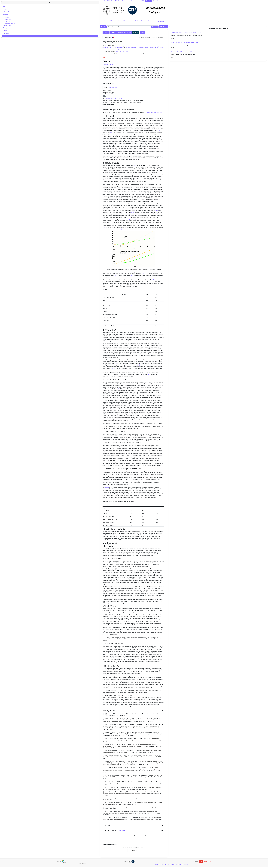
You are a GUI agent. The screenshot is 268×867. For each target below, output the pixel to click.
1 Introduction (7, 17)
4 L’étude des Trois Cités (9, 23)
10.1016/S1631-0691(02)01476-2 (113, 98)
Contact (186, 864)
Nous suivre (172, 864)
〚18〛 (135, 376)
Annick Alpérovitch (107, 47)
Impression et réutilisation (161, 20)
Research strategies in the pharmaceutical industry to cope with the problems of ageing (190, 51)
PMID (104, 96)
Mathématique (110, 0)
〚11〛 (115, 363)
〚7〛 (116, 275)
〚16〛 (149, 374)
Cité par (5, 30)
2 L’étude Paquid (7, 19)
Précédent (106, 32)
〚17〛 (160, 374)
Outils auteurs (151, 21)
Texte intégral (6, 14)
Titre (4, 6)
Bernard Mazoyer (154, 47)
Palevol (137, 0)
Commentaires (6, 33)
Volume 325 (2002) (121, 32)
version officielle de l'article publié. (155, 112)
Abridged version (7, 25)
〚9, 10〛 (109, 277)
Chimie (142, 0)
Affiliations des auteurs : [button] (109, 104)
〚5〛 (122, 229)
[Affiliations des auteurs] (119, 49)
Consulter (103, 27)
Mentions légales (179, 864)
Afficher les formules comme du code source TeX (153, 37)
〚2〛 (111, 132)
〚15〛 (104, 370)
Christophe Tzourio (112, 49)
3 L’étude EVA (7, 21)
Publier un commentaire (9, 36)
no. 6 (130, 32)
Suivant (142, 32)
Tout (153, 27)
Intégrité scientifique (139, 21)
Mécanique (117, 0)
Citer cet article (114, 87)
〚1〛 (158, 130)
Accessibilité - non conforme (161, 864)
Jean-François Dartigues (131, 47)
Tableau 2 (106, 487)
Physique (124, 0)
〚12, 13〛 (137, 365)
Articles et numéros (115, 21)
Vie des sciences (156, 0)
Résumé (5, 9)
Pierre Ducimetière (143, 47)
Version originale (107, 37)
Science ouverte (127, 21)
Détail (105, 87)
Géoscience (131, 0)
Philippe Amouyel (119, 47)
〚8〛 (131, 275)
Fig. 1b (118, 214)
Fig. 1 (156, 210)
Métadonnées (6, 12)
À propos (104, 21)
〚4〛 (104, 227)
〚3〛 (135, 165)
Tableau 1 (154, 280)
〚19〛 (117, 389)
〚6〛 (143, 273)
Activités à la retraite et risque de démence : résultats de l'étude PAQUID (187, 32)
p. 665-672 (135, 32)
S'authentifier (134, 850)
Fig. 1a (132, 212)
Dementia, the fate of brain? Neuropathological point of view (184, 42)
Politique (121, 831)
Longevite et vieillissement (123, 51)
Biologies (148, 0)
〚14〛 (114, 368)
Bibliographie (6, 28)
